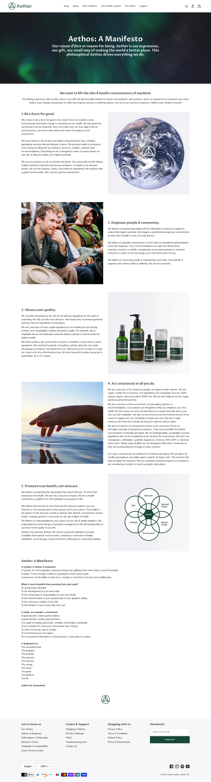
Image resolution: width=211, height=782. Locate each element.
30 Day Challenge (75, 733)
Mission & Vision (29, 742)
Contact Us (71, 746)
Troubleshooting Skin (76, 742)
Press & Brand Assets (119, 742)
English (28, 766)
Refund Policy (115, 737)
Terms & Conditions (118, 733)
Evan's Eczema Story (32, 750)
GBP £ (44, 766)
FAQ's (69, 737)
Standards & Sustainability (34, 746)
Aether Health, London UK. (178, 774)
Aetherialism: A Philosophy (34, 737)
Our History (27, 729)
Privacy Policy (115, 729)
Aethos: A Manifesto (31, 733)
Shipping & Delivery (76, 729)
